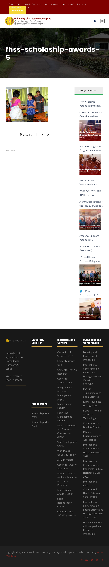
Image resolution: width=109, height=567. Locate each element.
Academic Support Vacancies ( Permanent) (89, 238)
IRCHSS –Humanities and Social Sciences (92, 393)
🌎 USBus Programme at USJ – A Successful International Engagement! (91, 293)
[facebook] (82, 560)
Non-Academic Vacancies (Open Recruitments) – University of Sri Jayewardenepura (88, 182)
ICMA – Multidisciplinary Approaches (92, 436)
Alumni (20, 4)
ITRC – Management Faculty (64, 404)
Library (28, 7)
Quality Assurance (33, 4)
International (68, 4)
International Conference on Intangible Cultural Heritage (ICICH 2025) (93, 469)
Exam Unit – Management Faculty (64, 416)
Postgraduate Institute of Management (64, 391)
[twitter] (92, 560)
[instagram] (102, 560)
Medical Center (15, 7)
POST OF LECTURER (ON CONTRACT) (90, 193)
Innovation (55, 4)
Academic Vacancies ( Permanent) (90, 248)
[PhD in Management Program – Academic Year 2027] (90, 164)
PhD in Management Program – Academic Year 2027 (90, 148)
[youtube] (97, 560)
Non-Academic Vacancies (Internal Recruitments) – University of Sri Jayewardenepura (89, 104)
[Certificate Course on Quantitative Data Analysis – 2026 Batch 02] (90, 130)
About (11, 4)
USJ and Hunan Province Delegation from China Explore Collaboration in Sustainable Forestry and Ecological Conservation (90, 259)
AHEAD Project (65, 459)
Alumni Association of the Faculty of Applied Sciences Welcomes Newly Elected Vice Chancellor (90, 204)
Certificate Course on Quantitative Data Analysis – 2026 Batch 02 (90, 114)
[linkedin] (86, 560)
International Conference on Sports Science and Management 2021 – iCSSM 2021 (93, 509)
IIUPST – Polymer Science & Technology (92, 414)
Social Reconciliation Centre (64, 502)
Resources (81, 4)
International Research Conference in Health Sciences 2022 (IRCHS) (91, 489)
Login (46, 4)
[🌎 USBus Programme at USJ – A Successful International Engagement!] (90, 309)
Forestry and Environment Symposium (90, 356)
